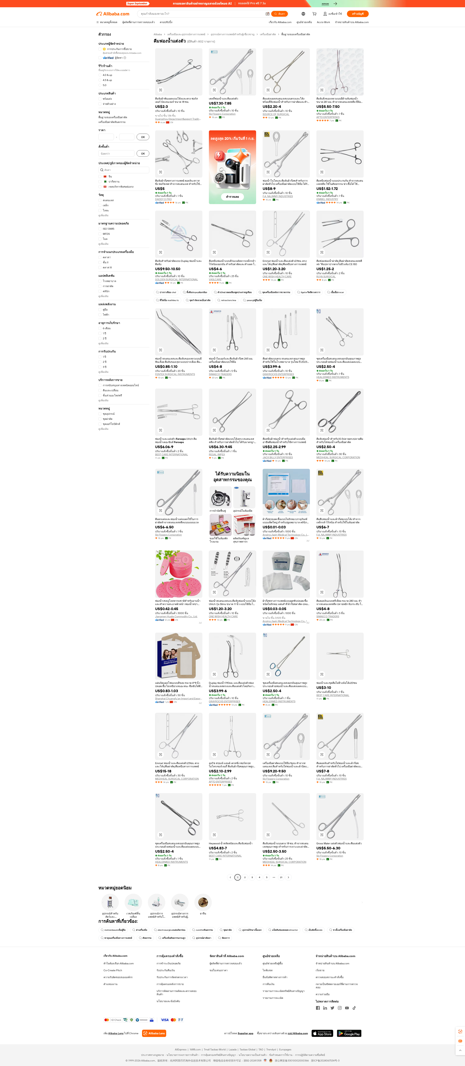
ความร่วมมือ (322, 994)
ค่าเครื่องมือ (141, 930)
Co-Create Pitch (113, 970)
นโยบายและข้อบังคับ (168, 1001)
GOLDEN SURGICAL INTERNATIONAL (176, 279)
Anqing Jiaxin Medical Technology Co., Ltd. (286, 534)
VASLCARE (215, 279)
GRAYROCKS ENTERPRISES (278, 374)
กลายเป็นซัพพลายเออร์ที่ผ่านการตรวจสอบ (337, 986)
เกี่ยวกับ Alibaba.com (115, 955)
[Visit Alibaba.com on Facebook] (318, 1008)
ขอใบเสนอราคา (219, 970)
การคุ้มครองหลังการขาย (170, 984)
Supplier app (245, 1033)
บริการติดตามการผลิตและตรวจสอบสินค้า (177, 993)
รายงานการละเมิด (273, 997)
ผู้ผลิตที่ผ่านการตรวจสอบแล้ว (226, 963)
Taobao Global (247, 1049)
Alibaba (158, 34)
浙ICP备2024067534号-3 (325, 1060)
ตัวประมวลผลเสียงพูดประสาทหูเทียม (235, 292)
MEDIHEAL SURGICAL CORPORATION (338, 457)
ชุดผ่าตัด (227, 930)
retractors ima (228, 300)
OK (143, 137)
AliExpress (181, 1049)
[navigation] (123, 456)
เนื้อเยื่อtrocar (337, 292)
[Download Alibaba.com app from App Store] (322, 1033)
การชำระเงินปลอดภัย (169, 963)
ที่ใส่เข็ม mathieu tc (169, 300)
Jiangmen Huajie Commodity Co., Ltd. (176, 616)
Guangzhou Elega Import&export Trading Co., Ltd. (178, 118)
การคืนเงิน (268, 984)
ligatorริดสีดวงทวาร (310, 292)
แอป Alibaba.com (298, 1033)
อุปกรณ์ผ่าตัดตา (203, 938)
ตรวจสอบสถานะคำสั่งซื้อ (329, 977)
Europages (285, 1049)
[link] (460, 1031)
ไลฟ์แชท (267, 970)
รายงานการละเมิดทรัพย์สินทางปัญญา (284, 991)
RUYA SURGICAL (326, 276)
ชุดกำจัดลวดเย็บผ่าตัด (200, 300)
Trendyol (271, 1049)
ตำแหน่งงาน (111, 984)
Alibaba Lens (116, 1033)
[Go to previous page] (230, 877)
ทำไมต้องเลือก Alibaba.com (119, 963)
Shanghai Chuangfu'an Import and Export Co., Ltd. (178, 698)
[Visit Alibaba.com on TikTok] (354, 1008)
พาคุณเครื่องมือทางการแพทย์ (118, 938)
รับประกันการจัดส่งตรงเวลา (172, 977)
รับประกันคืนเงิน (166, 970)
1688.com (195, 1049)
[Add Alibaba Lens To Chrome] (154, 1033)
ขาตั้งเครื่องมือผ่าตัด (342, 930)
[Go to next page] (288, 877)
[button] (267, 14)
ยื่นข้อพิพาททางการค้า (275, 977)
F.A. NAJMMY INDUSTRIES (278, 196)
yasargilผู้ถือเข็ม (254, 300)
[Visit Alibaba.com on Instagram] (339, 1008)
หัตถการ (226, 938)
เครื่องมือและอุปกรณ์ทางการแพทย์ (186, 34)
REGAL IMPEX (217, 454)
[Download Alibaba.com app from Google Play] (349, 1033)
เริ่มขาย (320, 970)
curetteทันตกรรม (204, 930)
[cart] (315, 14)
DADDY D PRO (163, 199)
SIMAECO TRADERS (220, 374)
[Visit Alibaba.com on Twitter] (332, 1008)
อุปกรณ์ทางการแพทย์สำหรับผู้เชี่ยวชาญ (232, 34)
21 (281, 877)
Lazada (232, 1049)
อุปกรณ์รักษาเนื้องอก (252, 930)
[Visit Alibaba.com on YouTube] (347, 1008)
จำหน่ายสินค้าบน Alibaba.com (332, 963)
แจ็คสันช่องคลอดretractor (285, 930)
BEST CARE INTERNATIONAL (171, 454)
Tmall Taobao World (215, 1049)
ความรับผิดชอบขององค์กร (118, 977)
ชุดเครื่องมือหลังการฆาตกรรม (276, 292)
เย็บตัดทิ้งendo (315, 930)
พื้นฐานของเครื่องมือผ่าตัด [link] (295, 34)
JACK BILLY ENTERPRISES (278, 457)
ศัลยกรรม (147, 938)
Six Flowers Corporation (222, 113)
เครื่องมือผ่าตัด (268, 34)
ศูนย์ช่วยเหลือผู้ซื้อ (273, 963)
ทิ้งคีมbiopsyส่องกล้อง (197, 292)
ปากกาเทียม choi (168, 292)
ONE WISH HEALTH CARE (277, 276)
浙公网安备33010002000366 (292, 1060)
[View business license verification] (265, 1060)
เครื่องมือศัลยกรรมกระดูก (173, 938)
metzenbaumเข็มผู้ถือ (115, 930)
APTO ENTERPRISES (327, 117)
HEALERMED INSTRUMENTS (332, 377)
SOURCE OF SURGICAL (276, 114)
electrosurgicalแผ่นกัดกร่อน (171, 930)
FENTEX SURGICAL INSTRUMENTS (175, 374)
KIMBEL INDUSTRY (327, 199)
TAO (260, 1049)
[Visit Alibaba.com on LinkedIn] (325, 1008)
